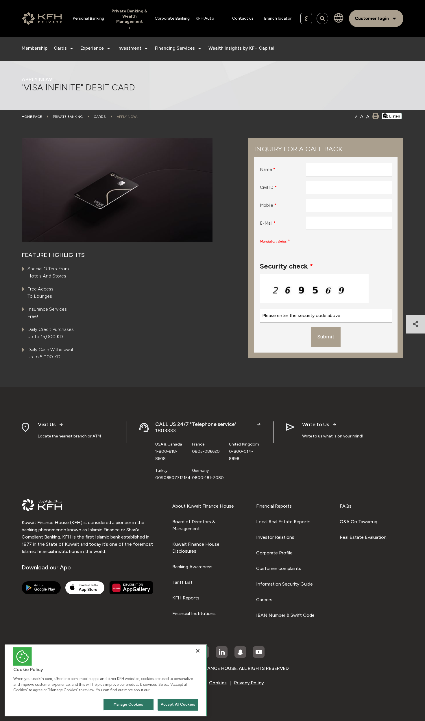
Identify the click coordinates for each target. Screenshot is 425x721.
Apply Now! (127, 117)
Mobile (268, 205)
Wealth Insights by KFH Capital (241, 48)
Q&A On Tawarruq (358, 521)
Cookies (218, 682)
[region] (106, 680)
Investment (129, 48)
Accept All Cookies (178, 704)
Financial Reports (274, 506)
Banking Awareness (192, 566)
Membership (34, 48)
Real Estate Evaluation (363, 537)
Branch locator (278, 18)
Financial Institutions (194, 613)
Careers (264, 599)
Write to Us (315, 425)
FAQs (346, 506)
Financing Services (175, 48)
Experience (92, 48)
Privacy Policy (249, 682)
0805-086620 (206, 451)
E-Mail (268, 223)
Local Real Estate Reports (283, 521)
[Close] (197, 650)
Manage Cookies (128, 704)
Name (267, 169)
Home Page (32, 117)
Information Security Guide (284, 584)
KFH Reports (185, 598)
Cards (60, 48)
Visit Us (47, 425)
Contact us (243, 18)
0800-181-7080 (208, 477)
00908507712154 (173, 477)
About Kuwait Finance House (203, 506)
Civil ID (268, 187)
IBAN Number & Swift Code (285, 615)
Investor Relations (275, 537)
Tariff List (182, 582)
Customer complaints (278, 568)
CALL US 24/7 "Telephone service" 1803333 (195, 427)
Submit (326, 337)
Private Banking (68, 117)
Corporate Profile (274, 553)
